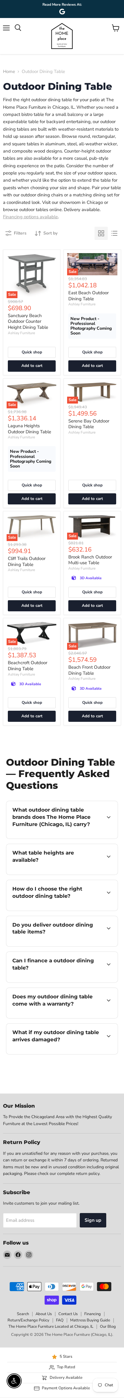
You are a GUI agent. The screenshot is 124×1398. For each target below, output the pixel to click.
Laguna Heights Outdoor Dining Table (29, 429)
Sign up (93, 1220)
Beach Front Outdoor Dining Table (89, 670)
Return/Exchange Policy (28, 1320)
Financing (92, 1314)
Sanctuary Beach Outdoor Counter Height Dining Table (28, 321)
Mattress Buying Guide (90, 1320)
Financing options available (30, 217)
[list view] (114, 233)
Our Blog (108, 1326)
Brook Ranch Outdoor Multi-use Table (90, 560)
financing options (55, 981)
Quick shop (32, 352)
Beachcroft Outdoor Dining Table (27, 666)
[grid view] (101, 233)
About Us (44, 1314)
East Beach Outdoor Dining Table (88, 296)
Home (9, 71)
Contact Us (68, 1314)
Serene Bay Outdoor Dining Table (88, 424)
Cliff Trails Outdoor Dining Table (26, 561)
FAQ (60, 1320)
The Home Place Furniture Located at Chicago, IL (50, 1326)
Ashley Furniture (21, 333)
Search (23, 1314)
